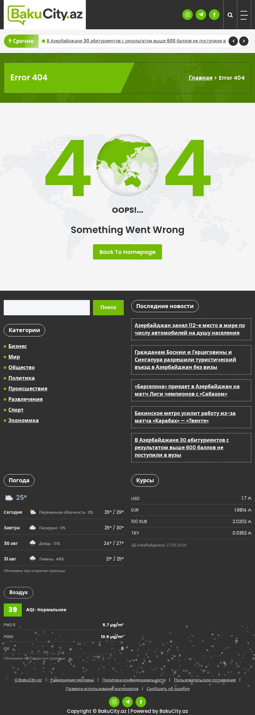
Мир (14, 356)
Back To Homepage (127, 252)
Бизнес (17, 346)
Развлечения (25, 399)
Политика (21, 378)
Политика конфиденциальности (133, 680)
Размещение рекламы (72, 680)
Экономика (23, 420)
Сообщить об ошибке (168, 689)
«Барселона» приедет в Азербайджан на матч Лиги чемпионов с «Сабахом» (187, 390)
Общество (21, 367)
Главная (201, 78)
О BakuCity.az (28, 680)
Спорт (16, 409)
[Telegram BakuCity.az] (201, 14)
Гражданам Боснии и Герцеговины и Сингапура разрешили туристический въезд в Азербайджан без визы (185, 360)
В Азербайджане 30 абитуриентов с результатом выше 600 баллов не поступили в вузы (142, 41)
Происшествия (27, 388)
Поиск (108, 307)
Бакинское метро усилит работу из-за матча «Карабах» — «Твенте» (185, 417)
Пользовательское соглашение (205, 680)
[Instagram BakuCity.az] (187, 14)
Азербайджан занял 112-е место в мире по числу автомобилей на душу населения (190, 329)
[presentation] (233, 41)
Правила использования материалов (102, 689)
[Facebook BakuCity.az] (214, 14)
